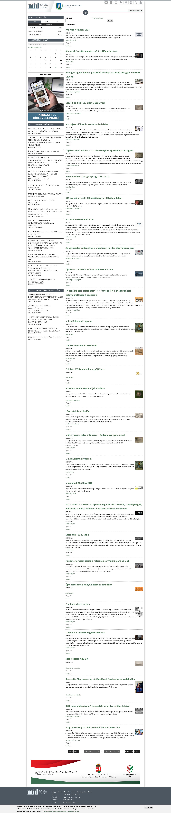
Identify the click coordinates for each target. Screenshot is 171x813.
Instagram (116, 2)
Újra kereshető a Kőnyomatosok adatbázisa (89, 584)
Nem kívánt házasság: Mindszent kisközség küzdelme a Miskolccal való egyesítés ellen (45, 212)
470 (94, 751)
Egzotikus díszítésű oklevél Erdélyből (85, 102)
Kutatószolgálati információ (43, 151)
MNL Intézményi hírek (73, 92)
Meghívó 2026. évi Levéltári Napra (45, 194)
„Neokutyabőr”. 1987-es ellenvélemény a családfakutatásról (39, 308)
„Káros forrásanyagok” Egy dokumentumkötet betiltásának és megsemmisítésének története (45, 297)
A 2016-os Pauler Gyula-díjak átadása (85, 388)
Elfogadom (148, 807)
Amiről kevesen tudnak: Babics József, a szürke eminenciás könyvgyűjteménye (43, 319)
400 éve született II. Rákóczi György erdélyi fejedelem (94, 198)
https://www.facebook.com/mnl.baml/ (111, 2)
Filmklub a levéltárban (78, 604)
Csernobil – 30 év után (77, 534)
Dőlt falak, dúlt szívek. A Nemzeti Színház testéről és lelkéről (98, 706)
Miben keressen (98, 18)
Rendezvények (70, 358)
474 (110, 751)
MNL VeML (39, 153)
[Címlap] (38, 5)
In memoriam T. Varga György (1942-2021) (87, 176)
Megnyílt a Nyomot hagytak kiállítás (85, 632)
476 (118, 751)
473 (106, 751)
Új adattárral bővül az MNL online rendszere (89, 269)
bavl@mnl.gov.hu (69, 802)
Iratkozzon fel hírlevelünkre (106, 2)
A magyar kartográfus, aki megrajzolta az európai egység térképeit (43, 257)
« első (71, 751)
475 (114, 751)
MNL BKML (39, 227)
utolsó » (136, 751)
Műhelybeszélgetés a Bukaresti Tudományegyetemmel (95, 435)
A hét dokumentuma (72, 165)
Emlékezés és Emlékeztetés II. (81, 345)
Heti (46, 22)
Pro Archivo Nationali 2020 (80, 219)
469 (90, 751)
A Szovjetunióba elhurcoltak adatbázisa (87, 124)
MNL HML (39, 250)
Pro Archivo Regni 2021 (78, 29)
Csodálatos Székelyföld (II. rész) (44, 337)
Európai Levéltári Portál (73, 740)
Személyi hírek (70, 187)
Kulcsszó (69, 18)
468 (86, 751)
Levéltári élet (70, 61)
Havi (57, 22)
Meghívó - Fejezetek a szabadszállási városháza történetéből (41, 223)
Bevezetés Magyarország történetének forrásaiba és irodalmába (100, 679)
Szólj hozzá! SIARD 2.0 (77, 658)
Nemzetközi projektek (73, 668)
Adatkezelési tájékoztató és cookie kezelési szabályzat (61, 811)
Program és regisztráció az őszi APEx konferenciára (93, 727)
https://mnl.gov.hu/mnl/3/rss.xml (121, 2)
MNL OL (38, 133)
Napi (35, 22)
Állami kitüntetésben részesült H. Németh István (92, 51)
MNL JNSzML (40, 196)
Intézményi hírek (71, 40)
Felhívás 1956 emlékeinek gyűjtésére (85, 369)
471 (98, 751)
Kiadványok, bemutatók (73, 258)
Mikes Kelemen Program (79, 321)
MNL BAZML (39, 216)
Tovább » (68, 46)
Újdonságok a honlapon (73, 113)
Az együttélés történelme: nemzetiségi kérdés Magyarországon (100, 248)
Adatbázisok (69, 593)
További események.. (35, 47)
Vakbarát (126, 2)
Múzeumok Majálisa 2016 (79, 483)
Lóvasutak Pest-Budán (78, 411)
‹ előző (76, 751)
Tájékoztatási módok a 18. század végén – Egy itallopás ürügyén (99, 150)
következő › (129, 751)
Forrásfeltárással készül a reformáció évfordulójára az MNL (97, 561)
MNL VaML (39, 205)
